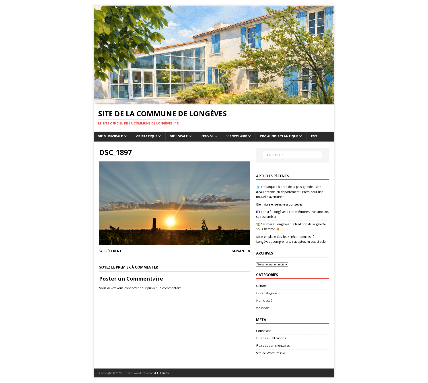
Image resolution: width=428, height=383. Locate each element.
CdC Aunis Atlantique (279, 136)
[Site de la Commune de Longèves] (214, 102)
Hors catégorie (267, 293)
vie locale (263, 308)
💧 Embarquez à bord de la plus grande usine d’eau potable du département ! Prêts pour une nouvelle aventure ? (289, 192)
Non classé (264, 300)
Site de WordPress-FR (272, 353)
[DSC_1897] (174, 242)
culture (261, 285)
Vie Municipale (110, 136)
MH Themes (161, 373)
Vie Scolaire (236, 136)
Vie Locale (179, 136)
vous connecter (128, 288)
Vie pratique (146, 136)
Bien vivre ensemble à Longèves (279, 204)
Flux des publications (271, 338)
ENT (314, 136)
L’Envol (207, 136)
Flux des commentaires (273, 345)
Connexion (264, 331)
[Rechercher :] (292, 155)
